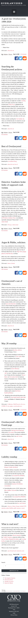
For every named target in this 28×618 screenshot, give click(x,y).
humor (9, 263)
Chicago (10, 224)
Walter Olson (8, 54)
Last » (24, 591)
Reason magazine (17, 535)
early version (19, 436)
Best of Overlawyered (11, 146)
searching (23, 100)
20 (16, 591)
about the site (11, 50)
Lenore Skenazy (15, 368)
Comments (23, 54)
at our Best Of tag (12, 161)
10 (14, 591)
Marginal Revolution (14, 539)
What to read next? (9, 524)
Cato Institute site (20, 119)
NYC (25, 506)
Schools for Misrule (8, 583)
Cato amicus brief (13, 377)
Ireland (13, 263)
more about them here (11, 304)
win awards (11, 432)
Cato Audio (18, 356)
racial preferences (18, 406)
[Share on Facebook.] (16, 59)
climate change (15, 506)
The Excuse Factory (8, 579)
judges (11, 406)
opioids (3, 508)
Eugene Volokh (8, 467)
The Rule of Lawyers (8, 581)
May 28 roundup (9, 343)
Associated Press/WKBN (18, 475)
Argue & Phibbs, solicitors (13, 242)
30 (18, 591)
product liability (9, 508)
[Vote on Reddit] (25, 59)
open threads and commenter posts (16, 551)
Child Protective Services (19, 404)
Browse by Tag (14, 570)
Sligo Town (19, 251)
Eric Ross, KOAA (17, 350)
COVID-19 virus (5, 406)
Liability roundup (9, 457)
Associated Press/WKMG (19, 496)
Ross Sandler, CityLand (10, 490)
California (10, 404)
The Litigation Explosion (9, 578)
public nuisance (17, 508)
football (21, 506)
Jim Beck (15, 467)
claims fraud (15, 224)
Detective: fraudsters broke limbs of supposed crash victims (13, 185)
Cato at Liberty (5, 539)
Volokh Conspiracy (7, 537)
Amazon (9, 506)
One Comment (4, 269)
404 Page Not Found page (17, 430)
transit (23, 508)
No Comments (4, 134)
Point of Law (12, 104)
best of (16, 164)
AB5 (5, 373)
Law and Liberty (21, 503)
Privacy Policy (14, 615)
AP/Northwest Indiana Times (9, 218)
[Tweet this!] (20, 59)
